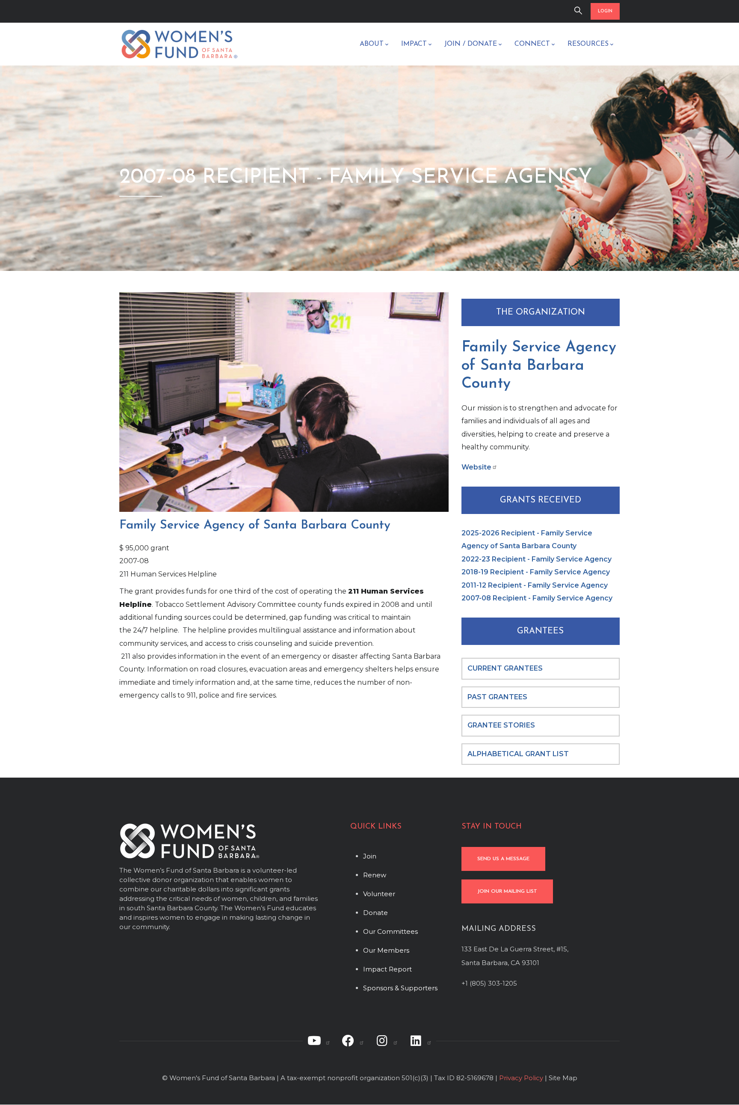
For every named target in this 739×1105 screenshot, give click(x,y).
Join (369, 856)
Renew (374, 875)
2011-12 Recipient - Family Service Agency (534, 585)
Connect (532, 44)
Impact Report (387, 969)
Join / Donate (470, 44)
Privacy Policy (521, 1078)
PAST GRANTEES (498, 697)
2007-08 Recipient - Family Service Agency (536, 598)
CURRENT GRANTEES (505, 668)
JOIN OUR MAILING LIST (507, 891)
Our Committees (390, 931)
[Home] (179, 44)
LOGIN (605, 11)
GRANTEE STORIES (501, 725)
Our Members (386, 950)
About (372, 44)
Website (476, 467)
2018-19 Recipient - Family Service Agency (535, 572)
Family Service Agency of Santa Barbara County (538, 365)
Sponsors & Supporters (400, 988)
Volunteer (379, 894)
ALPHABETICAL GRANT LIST (518, 754)
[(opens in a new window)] (319, 1041)
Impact (414, 44)
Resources (588, 44)
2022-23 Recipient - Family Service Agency (536, 559)
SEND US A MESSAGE (503, 858)
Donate (375, 913)
